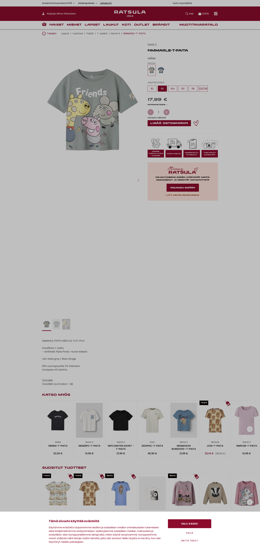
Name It (115, 33)
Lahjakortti (106, 3)
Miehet (74, 25)
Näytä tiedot (189, 540)
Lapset (92, 25)
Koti (126, 25)
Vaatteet (77, 33)
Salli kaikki (189, 523)
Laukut (111, 25)
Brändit (161, 25)
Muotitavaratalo (198, 25)
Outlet (142, 25)
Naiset (56, 25)
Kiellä (189, 532)
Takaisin (51, 33)
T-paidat (102, 33)
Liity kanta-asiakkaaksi (182, 195)
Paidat (90, 33)
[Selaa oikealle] (250, 429)
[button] (138, 180)
